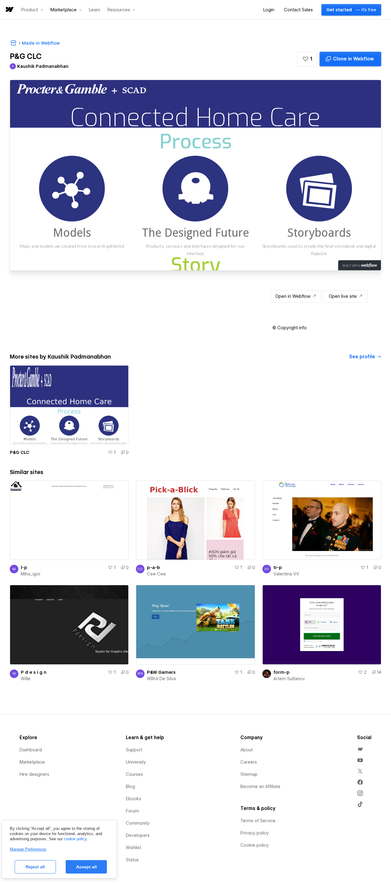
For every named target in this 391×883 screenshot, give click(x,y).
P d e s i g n (33, 672)
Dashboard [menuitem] (31, 749)
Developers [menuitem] (138, 835)
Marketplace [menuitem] (32, 762)
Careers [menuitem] (248, 762)
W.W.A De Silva (161, 678)
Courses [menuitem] (134, 774)
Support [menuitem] (134, 749)
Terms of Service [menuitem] (258, 820)
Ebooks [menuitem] (133, 798)
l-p (24, 567)
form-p (281, 672)
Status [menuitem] (132, 859)
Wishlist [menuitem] (133, 847)
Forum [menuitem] (132, 810)
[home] (9, 10)
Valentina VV (286, 573)
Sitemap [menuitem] (249, 774)
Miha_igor (31, 573)
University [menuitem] (136, 762)
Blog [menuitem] (130, 786)
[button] (32, 10)
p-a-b (153, 567)
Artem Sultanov (289, 678)
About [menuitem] (246, 749)
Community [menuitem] (138, 823)
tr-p (277, 567)
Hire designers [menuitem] (34, 774)
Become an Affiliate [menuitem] (260, 786)
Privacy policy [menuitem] (254, 832)
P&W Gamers (161, 672)
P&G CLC (19, 452)
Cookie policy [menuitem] (254, 845)
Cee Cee (156, 573)
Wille (26, 678)
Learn (94, 10)
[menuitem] (360, 749)
